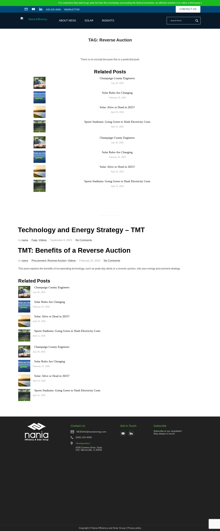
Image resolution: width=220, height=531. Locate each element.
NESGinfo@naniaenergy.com (91, 431)
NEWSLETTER (72, 9)
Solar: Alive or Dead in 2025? (117, 107)
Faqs (34, 240)
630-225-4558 (53, 9)
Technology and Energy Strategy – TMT (81, 230)
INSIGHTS (108, 20)
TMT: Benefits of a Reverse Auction (74, 250)
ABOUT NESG (67, 20)
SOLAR (89, 20)
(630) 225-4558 (84, 437)
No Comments (84, 240)
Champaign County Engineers (117, 78)
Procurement (39, 260)
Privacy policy (134, 528)
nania (25, 240)
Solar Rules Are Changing (117, 92)
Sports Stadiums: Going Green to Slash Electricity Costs (117, 121)
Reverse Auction (57, 260)
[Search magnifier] (197, 20)
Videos (43, 240)
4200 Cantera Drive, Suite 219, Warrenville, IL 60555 (89, 448)
